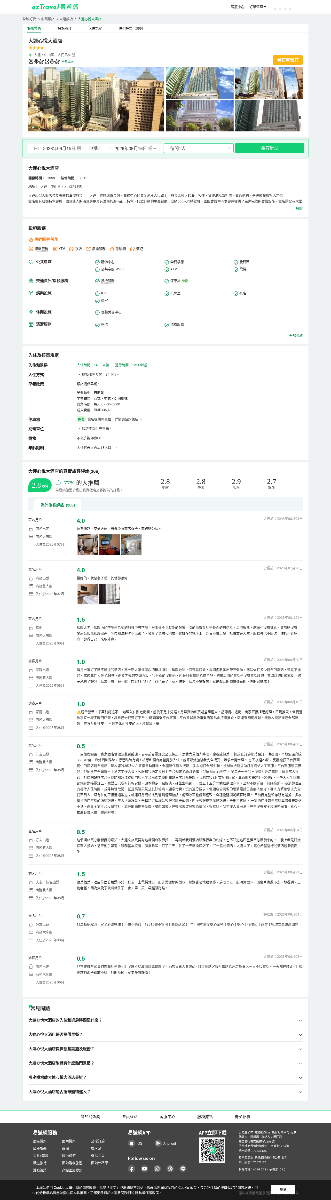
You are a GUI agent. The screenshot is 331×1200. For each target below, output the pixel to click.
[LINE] (183, 1169)
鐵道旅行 (40, 1163)
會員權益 (130, 1116)
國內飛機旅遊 (72, 1163)
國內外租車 (99, 1163)
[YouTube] (144, 1169)
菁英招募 (242, 1116)
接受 (283, 1189)
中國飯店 (48, 18)
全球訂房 (29, 18)
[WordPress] (170, 1169)
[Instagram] (157, 1169)
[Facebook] (131, 1169)
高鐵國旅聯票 (72, 1170)
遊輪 (65, 1148)
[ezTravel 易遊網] (55, 6)
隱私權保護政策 (147, 1192)
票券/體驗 (40, 1155)
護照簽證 (40, 1170)
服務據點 (205, 1116)
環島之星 (98, 1155)
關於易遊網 (90, 1116)
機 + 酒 (96, 1148)
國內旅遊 (69, 1155)
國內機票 (69, 1141)
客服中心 (237, 7)
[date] (61, 148)
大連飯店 (66, 18)
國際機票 (40, 1141)
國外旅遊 (40, 1148)
